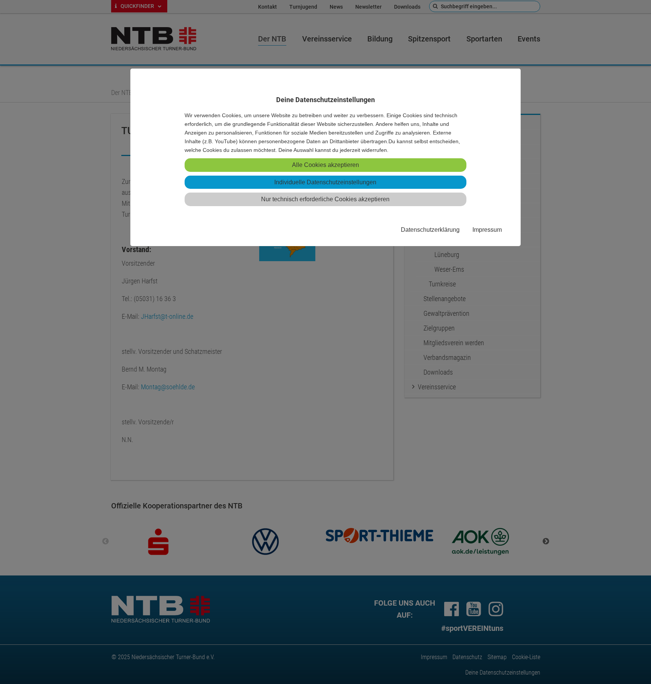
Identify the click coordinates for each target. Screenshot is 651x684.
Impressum (487, 229)
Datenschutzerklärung (430, 229)
